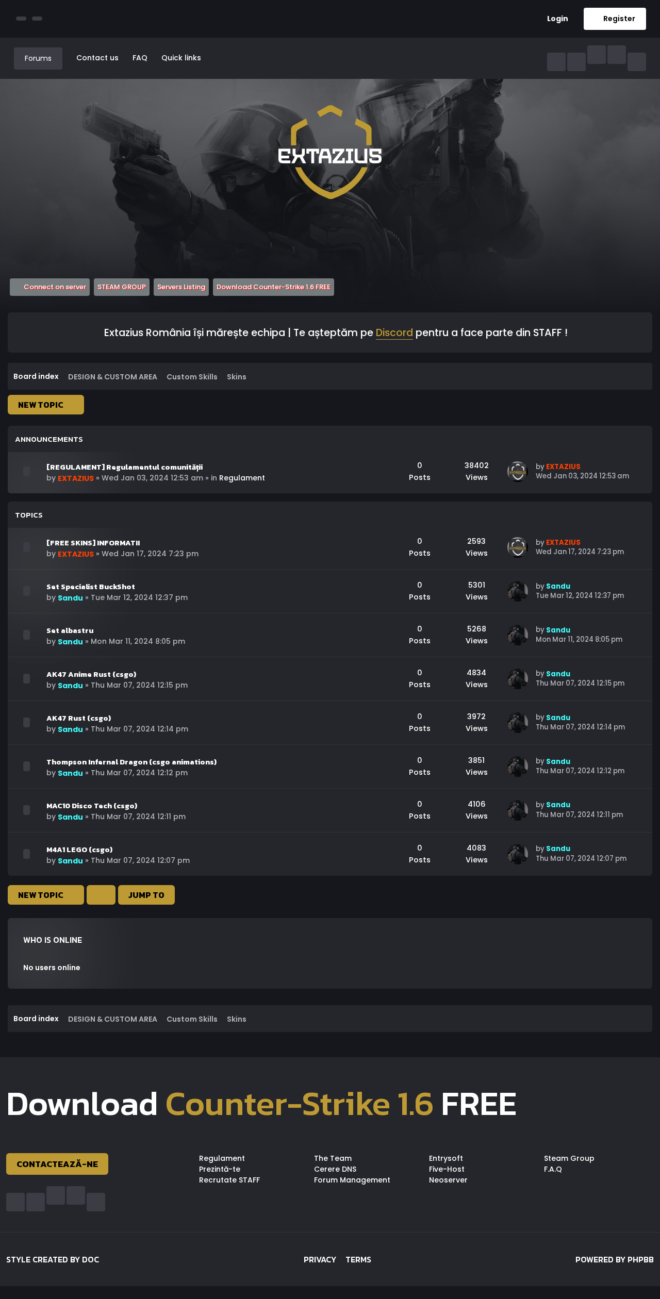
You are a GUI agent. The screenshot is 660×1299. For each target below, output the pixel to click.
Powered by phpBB (614, 1259)
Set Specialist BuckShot (90, 586)
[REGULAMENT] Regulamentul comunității (124, 467)
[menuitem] (554, 18)
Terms (358, 1259)
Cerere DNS (335, 1169)
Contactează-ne (57, 1164)
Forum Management (352, 1180)
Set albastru (69, 630)
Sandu (70, 598)
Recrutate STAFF (229, 1180)
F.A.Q (553, 1169)
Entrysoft (446, 1158)
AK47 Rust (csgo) (78, 718)
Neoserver (448, 1180)
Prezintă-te (219, 1169)
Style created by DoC (52, 1259)
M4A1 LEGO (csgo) (79, 849)
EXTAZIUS (76, 478)
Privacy (320, 1259)
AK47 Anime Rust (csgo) (91, 674)
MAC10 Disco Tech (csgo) (91, 805)
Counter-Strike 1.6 (300, 1103)
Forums (38, 58)
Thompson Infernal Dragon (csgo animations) (131, 762)
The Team (333, 1158)
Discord (394, 333)
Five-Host (447, 1169)
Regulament (242, 478)
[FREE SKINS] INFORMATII (93, 542)
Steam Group (569, 1158)
